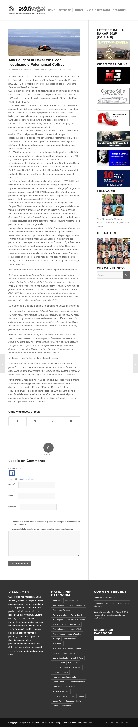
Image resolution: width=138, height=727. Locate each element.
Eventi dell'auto (77, 657)
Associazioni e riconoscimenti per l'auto (69, 605)
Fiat (69, 662)
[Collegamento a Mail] (127, 722)
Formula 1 (57, 667)
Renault (81, 696)
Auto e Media (76, 629)
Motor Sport (44, 69)
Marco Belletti (112, 222)
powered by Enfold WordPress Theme (77, 722)
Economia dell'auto (60, 657)
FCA (54, 662)
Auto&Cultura (64, 610)
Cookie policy (54, 722)
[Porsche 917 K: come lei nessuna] (135, 363)
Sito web (12, 506)
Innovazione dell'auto (72, 667)
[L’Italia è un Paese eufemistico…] (2, 363)
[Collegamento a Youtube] (116, 722)
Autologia (56, 638)
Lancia (65, 672)
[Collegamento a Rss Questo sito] (122, 722)
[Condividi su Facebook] (17, 421)
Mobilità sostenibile (77, 681)
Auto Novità (57, 643)
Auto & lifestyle (77, 614)
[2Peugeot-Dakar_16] (44, 42)
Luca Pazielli (66, 69)
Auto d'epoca (58, 619)
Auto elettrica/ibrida (60, 629)
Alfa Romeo (57, 600)
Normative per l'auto (61, 691)
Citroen (56, 653)
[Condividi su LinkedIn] (53, 421)
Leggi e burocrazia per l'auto (64, 677)
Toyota (55, 705)
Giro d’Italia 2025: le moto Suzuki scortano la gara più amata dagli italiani (111, 615)
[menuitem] (52, 10)
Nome (11, 484)
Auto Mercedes (69, 638)
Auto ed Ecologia (59, 624)
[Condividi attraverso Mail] (71, 421)
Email (11, 495)
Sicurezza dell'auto (73, 700)
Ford (76, 662)
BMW (78, 648)
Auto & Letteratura (60, 614)
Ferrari (62, 662)
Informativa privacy (40, 722)
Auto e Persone (32, 69)
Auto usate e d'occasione (63, 648)
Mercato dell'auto (59, 681)
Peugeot (53, 69)
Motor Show (57, 686)
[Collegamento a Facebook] (106, 722)
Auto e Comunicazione (75, 619)
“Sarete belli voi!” (109, 597)
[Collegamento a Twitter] (111, 722)
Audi (54, 610)
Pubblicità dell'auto (60, 696)
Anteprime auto (71, 600)
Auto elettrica (75, 624)
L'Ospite (56, 672)
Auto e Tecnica (74, 634)
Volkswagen (66, 705)
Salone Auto (57, 700)
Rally (73, 696)
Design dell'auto (68, 653)
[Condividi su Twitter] (35, 421)
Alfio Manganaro (105, 218)
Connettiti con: (15, 468)
